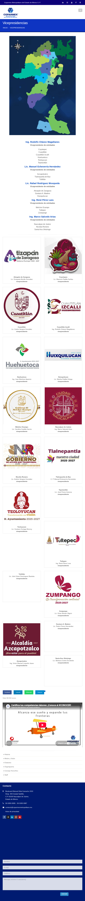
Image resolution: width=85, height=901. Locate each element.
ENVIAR (64, 894)
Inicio (5, 28)
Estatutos (8, 762)
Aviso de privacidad (12, 811)
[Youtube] (19, 817)
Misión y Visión (10, 758)
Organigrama (9, 767)
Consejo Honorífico (11, 771)
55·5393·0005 (10, 803)
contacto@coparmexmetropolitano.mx (18, 807)
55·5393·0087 (22, 803)
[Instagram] (16, 817)
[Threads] (8, 817)
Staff (6, 775)
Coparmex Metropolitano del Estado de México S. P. (22, 2)
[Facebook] (4, 817)
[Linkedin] (12, 817)
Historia (7, 754)
